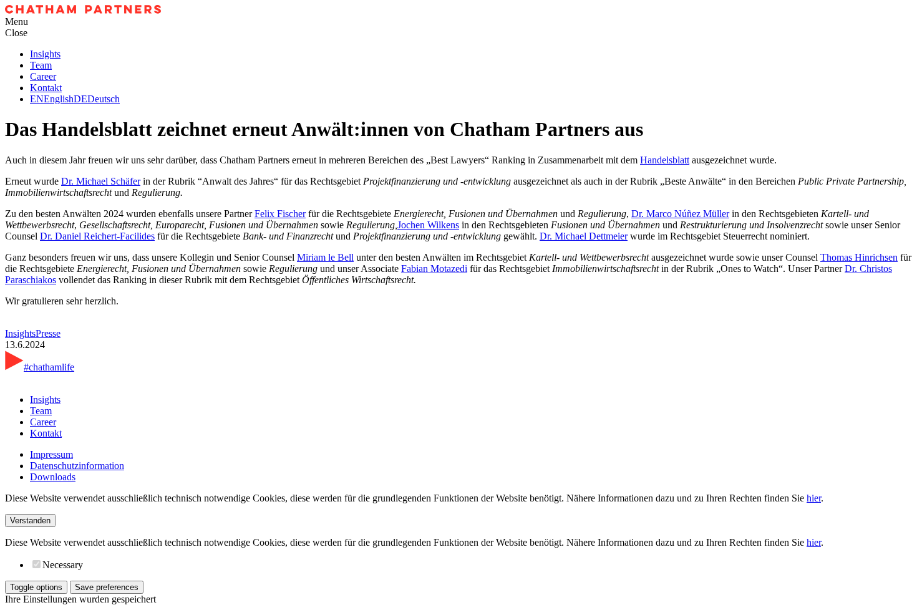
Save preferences (106, 587)
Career (43, 76)
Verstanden (30, 520)
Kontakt (46, 87)
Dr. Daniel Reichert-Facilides (97, 236)
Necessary (62, 564)
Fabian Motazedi (434, 268)
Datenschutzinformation (77, 465)
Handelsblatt (664, 160)
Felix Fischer (280, 213)
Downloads (52, 477)
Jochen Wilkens (428, 225)
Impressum (51, 454)
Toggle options (36, 587)
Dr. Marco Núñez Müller (680, 213)
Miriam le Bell (325, 257)
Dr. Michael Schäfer (100, 181)
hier (814, 498)
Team (41, 65)
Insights (45, 54)
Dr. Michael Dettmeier (584, 236)
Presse (48, 333)
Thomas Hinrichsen (859, 257)
